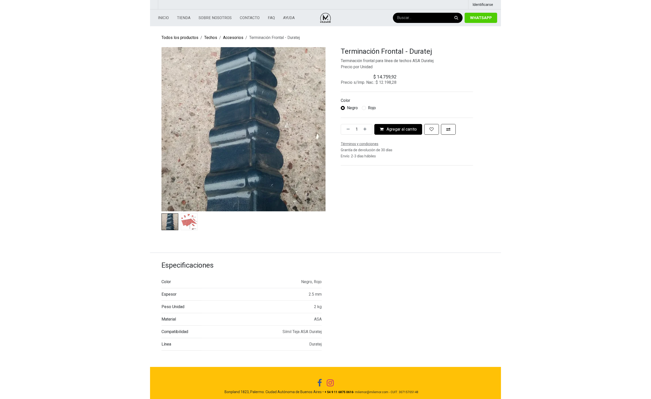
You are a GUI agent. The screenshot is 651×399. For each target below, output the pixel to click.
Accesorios (233, 37)
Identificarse (482, 4)
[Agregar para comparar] (448, 129)
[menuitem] (163, 18)
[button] (169, 129)
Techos (210, 37)
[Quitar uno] (346, 129)
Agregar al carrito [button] (401, 129)
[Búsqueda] (456, 18)
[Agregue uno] (366, 129)
